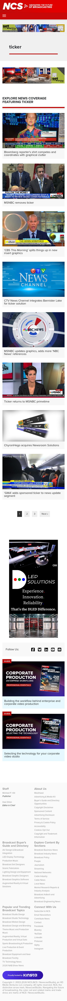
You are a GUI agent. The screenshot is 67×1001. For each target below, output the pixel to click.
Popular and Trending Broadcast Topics (16, 908)
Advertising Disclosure (44, 815)
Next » (45, 514)
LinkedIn (38, 937)
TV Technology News (11, 961)
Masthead (38, 792)
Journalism (39, 864)
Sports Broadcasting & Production (17, 943)
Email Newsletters (42, 914)
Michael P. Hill (8, 792)
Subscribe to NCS (42, 911)
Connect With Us (45, 907)
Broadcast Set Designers (13, 864)
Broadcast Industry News (45, 853)
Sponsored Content (43, 811)
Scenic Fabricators (10, 868)
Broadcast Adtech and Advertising (44, 896)
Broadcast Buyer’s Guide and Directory (15, 844)
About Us (40, 788)
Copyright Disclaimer (43, 807)
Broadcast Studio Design (13, 914)
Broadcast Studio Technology (15, 918)
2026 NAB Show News (13, 965)
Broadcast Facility (10, 958)
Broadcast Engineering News (47, 901)
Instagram (38, 948)
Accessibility (40, 826)
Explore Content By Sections (46, 844)
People (37, 861)
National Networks (42, 872)
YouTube (38, 933)
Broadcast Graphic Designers (15, 875)
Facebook (38, 926)
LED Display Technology (13, 856)
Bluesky (37, 929)
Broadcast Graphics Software (15, 879)
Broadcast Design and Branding (16, 925)
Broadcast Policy (41, 857)
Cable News (39, 879)
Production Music (10, 860)
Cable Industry (40, 876)
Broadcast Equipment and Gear (16, 954)
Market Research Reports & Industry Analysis (46, 889)
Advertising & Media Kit (44, 796)
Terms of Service (41, 818)
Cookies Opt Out (42, 830)
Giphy (37, 944)
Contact (37, 922)
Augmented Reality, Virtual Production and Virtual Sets (14, 938)
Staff (5, 788)
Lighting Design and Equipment (16, 871)
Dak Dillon (7, 802)
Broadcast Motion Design (13, 921)
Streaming (39, 868)
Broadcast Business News (46, 849)
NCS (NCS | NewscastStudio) (41, 982)
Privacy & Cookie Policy (44, 822)
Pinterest (38, 941)
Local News (39, 883)
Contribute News (42, 918)
